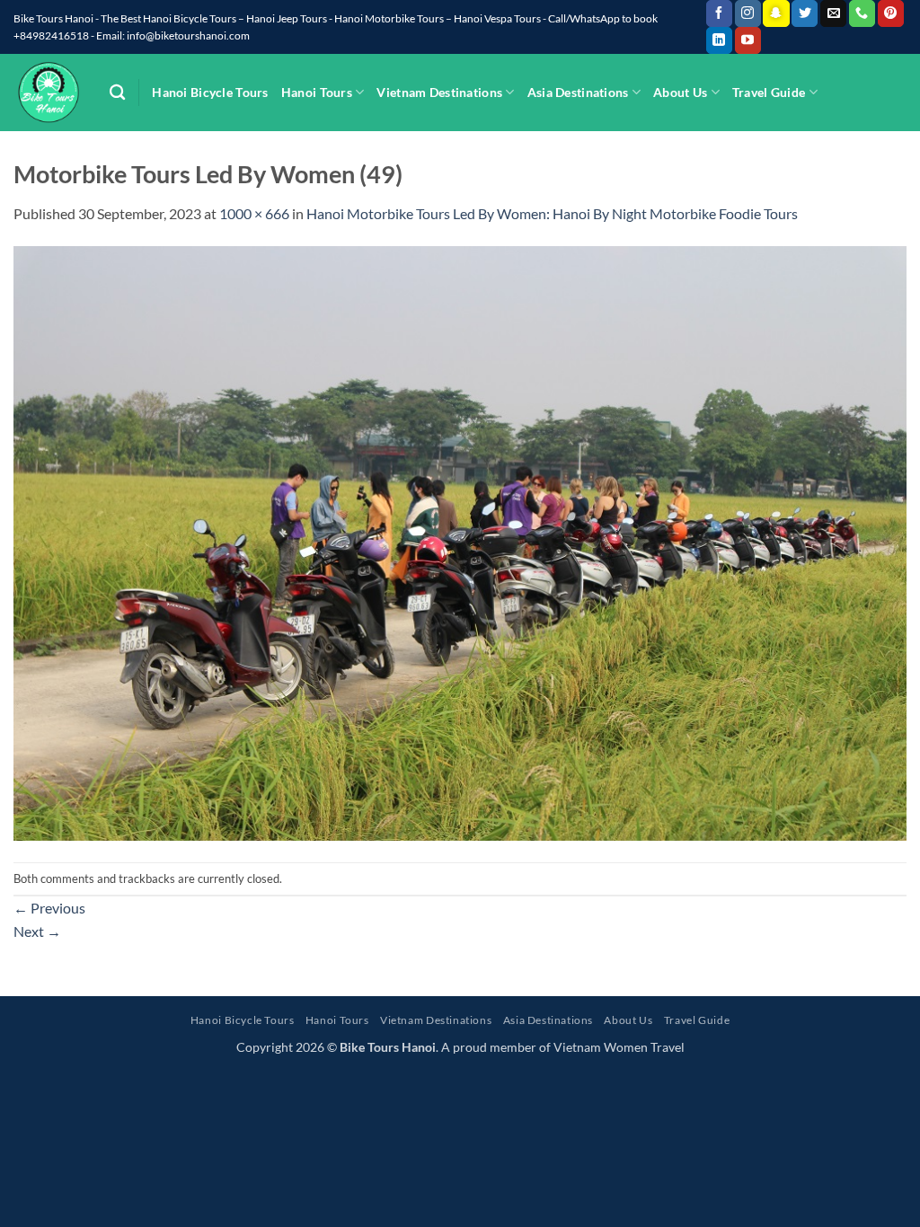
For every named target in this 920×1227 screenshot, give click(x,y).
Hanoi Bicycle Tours (210, 92)
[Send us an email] (833, 13)
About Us (680, 92)
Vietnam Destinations (439, 92)
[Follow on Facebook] (719, 13)
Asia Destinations (578, 92)
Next (37, 931)
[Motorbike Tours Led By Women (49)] (460, 541)
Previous (49, 907)
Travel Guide (768, 92)
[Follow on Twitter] (805, 13)
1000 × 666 (254, 213)
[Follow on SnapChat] (776, 13)
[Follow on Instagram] (748, 13)
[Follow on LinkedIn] (719, 40)
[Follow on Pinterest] (891, 13)
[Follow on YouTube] (748, 40)
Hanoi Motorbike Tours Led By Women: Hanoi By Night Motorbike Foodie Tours (552, 213)
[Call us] (862, 13)
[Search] (117, 93)
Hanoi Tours (316, 92)
